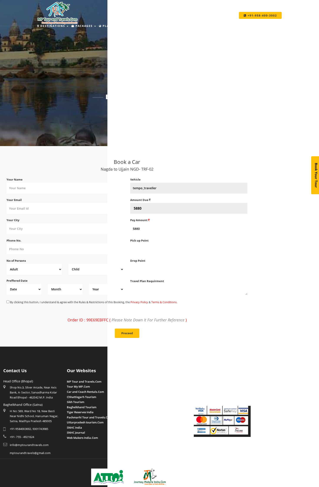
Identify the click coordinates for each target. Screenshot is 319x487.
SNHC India (74, 427)
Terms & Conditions (164, 302)
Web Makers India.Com (82, 438)
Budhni (135, 386)
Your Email (14, 200)
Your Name (15, 179)
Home (118, 108)
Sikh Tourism (75, 402)
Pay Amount (139, 220)
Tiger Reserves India (80, 412)
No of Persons (16, 261)
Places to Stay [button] (116, 26)
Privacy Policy (139, 302)
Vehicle (135, 179)
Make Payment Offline (209, 386)
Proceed (127, 333)
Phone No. (14, 240)
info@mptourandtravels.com (29, 445)
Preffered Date (17, 281)
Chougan (136, 397)
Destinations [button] (52, 26)
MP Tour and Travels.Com (84, 381)
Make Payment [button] (187, 26)
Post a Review (139, 422)
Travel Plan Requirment (147, 281)
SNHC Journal (76, 432)
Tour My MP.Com (78, 386)
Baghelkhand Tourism (81, 407)
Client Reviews (140, 417)
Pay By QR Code (204, 392)
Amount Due (139, 200)
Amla (133, 381)
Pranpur (135, 392)
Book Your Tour (316, 175)
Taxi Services (221, 26)
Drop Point (137, 261)
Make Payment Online (208, 381)
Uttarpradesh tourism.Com (85, 422)
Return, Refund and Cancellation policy (220, 449)
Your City (13, 220)
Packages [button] (84, 26)
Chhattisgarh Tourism (81, 397)
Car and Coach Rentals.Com (85, 392)
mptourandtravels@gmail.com (30, 453)
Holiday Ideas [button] (152, 26)
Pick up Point (139, 240)
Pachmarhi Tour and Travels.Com (89, 417)
